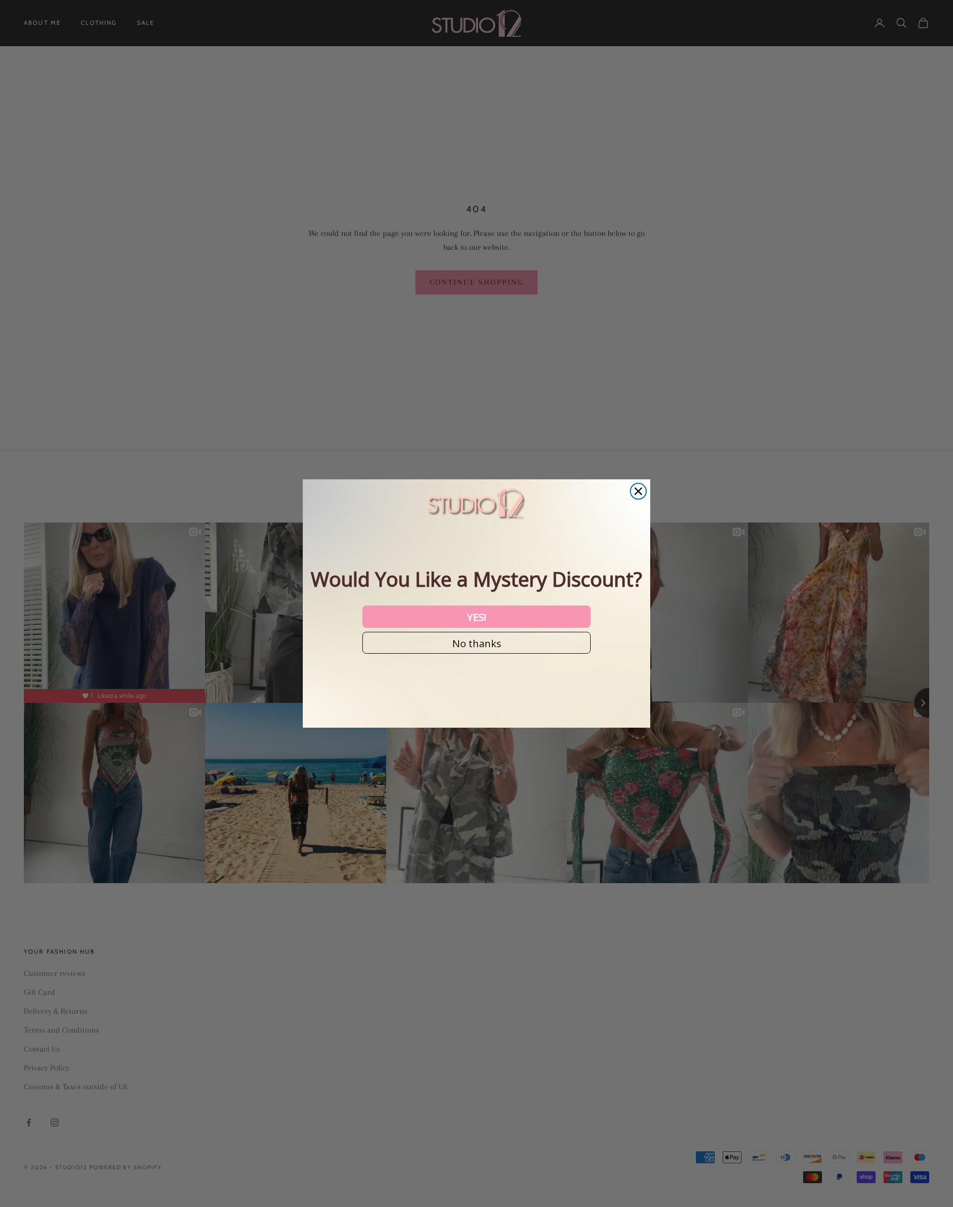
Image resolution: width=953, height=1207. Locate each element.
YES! (476, 616)
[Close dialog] (638, 491)
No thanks (476, 643)
